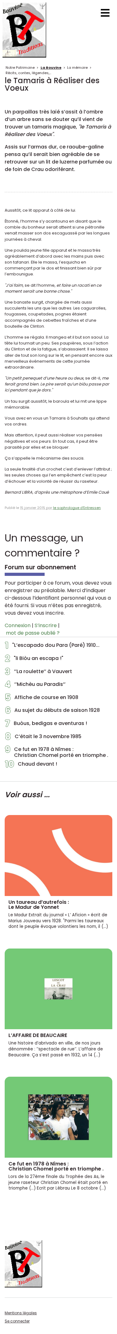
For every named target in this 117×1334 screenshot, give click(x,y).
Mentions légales (21, 1313)
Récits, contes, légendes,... (28, 72)
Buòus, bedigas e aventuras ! (46, 725)
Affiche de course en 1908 (41, 699)
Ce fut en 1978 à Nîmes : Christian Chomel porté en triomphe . (56, 752)
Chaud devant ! (31, 765)
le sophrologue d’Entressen (77, 507)
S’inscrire (46, 625)
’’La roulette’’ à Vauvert (38, 673)
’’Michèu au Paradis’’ (35, 686)
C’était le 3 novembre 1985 (43, 738)
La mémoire (77, 67)
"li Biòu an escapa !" (34, 660)
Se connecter (17, 1321)
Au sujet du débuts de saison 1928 (52, 712)
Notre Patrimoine (20, 67)
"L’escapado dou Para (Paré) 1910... (52, 647)
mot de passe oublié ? (33, 633)
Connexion (18, 625)
